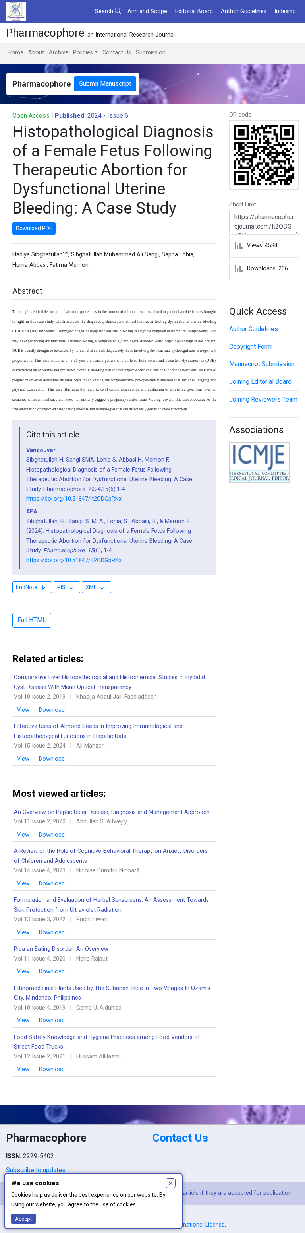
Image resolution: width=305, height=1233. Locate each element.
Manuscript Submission (262, 364)
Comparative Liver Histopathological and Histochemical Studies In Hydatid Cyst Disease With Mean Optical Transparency (109, 682)
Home (15, 52)
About (36, 52)
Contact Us (116, 52)
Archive (58, 52)
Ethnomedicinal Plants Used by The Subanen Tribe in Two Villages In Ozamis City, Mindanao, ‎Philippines (112, 993)
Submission (151, 52)
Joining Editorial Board (260, 381)
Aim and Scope (147, 11)
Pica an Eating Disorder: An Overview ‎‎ (62, 949)
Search (105, 11)
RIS (61, 587)
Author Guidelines (243, 11)
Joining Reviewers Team (263, 399)
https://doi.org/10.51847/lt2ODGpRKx (74, 498)
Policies (83, 52)
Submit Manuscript (105, 83)
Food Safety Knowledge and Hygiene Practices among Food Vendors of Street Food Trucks (107, 1042)
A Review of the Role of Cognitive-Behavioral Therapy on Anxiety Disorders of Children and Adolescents (111, 856)
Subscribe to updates (36, 1170)
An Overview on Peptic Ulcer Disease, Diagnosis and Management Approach (112, 812)
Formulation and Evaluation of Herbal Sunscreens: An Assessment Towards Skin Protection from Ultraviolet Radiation (111, 905)
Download (52, 710)
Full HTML (31, 620)
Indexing (285, 11)
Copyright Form (250, 346)
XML (91, 587)
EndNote (26, 587)
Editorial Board (194, 11)
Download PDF (34, 228)
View (24, 710)
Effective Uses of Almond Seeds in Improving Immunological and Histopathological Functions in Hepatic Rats (98, 731)
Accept (23, 1219)
